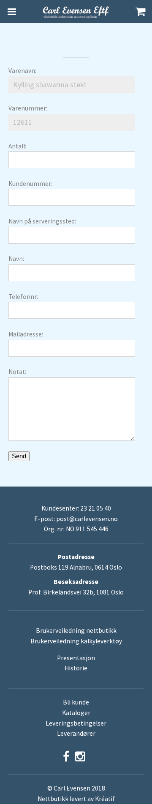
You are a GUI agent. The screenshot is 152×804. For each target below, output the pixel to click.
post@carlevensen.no (87, 519)
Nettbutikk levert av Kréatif (76, 799)
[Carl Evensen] (76, 12)
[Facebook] (66, 756)
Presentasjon (76, 658)
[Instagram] (80, 756)
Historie (76, 668)
